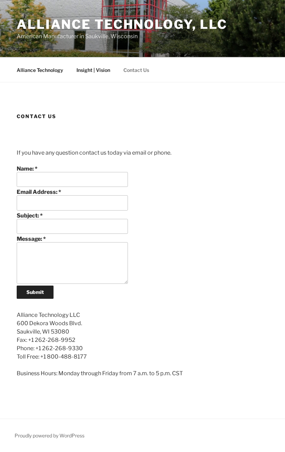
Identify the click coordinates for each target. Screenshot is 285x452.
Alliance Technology (40, 70)
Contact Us (136, 70)
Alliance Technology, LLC (122, 24)
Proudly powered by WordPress (49, 435)
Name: (27, 168)
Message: (31, 239)
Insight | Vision (93, 70)
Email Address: (39, 192)
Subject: (30, 215)
